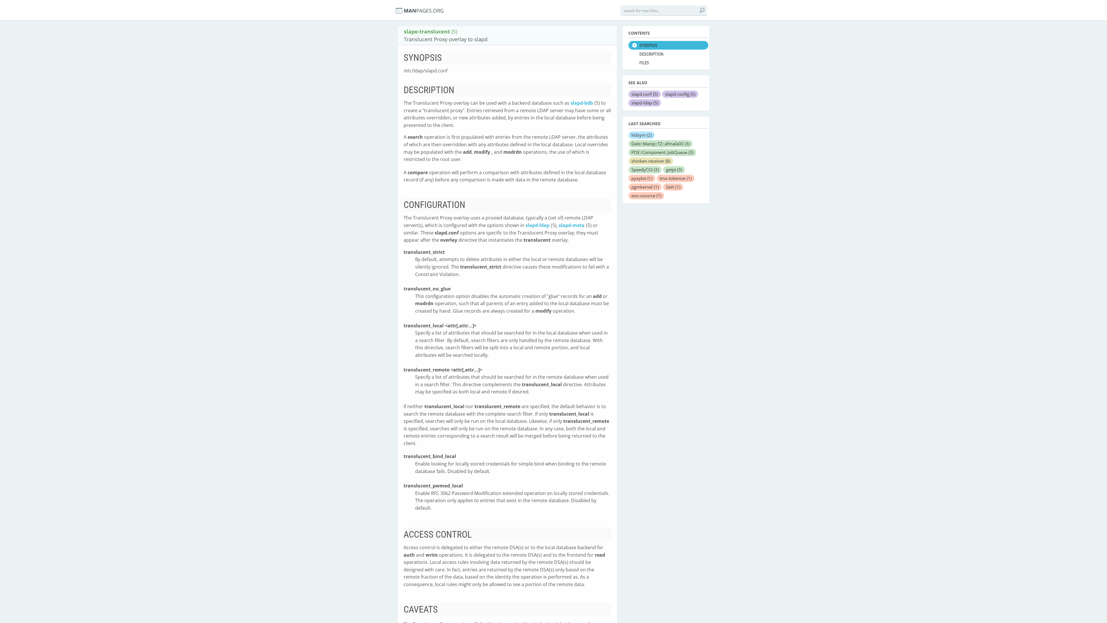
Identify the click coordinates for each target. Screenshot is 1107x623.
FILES (644, 62)
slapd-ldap (537, 225)
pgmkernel (645, 187)
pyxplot (641, 178)
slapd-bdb (582, 103)
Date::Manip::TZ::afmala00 (660, 144)
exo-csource (646, 195)
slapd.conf (644, 94)
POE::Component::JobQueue (662, 152)
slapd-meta (572, 225)
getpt (674, 169)
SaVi (673, 187)
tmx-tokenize (676, 178)
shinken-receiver (650, 161)
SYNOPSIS (648, 45)
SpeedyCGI (645, 169)
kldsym (641, 135)
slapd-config (680, 94)
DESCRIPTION (651, 54)
